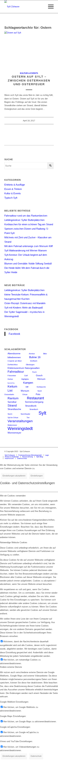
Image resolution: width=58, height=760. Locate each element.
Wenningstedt (20, 428)
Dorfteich (33, 361)
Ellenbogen (30, 365)
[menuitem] (49, 6)
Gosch (39, 375)
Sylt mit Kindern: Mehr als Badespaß (23, 307)
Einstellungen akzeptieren (14, 476)
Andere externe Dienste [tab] (11, 667)
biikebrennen (14, 357)
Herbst (10, 379)
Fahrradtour (16, 371)
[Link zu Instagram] (41, 451)
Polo (38, 394)
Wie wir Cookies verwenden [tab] (13, 495)
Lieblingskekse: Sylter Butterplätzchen (24, 220)
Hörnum (41, 379)
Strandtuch (33, 409)
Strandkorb (30, 405)
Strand (12, 405)
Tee (28, 417)
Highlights (25, 379)
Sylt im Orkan (13, 417)
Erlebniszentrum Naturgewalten (24, 368)
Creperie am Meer (15, 361)
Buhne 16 (34, 357)
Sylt (42, 413)
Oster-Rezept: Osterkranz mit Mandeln (24, 303)
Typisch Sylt (10, 197)
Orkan (24, 394)
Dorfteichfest (13, 365)
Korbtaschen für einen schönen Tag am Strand (28, 224)
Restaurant (35, 398)
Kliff (27, 387)
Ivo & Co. (11, 383)
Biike (45, 354)
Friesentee (12, 376)
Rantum (13, 398)
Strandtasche (14, 409)
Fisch (34, 372)
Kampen (28, 382)
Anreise (32, 354)
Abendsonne (14, 353)
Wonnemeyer (14, 432)
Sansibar (12, 402)
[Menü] (49, 6)
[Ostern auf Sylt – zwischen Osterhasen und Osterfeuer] (29, 49)
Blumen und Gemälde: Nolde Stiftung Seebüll (28, 263)
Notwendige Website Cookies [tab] (13, 542)
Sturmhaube (25, 414)
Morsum (25, 390)
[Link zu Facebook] (46, 451)
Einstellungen (37, 476)
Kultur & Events (29, 73)
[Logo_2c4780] (24, 6)
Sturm (10, 414)
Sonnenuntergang (34, 402)
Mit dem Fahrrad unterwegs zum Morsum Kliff (28, 246)
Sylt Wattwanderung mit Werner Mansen (25, 250)
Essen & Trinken (13, 189)
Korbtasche (41, 387)
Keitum (12, 386)
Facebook (11, 329)
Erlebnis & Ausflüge (14, 184)
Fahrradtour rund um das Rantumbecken (25, 215)
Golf (26, 376)
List (10, 390)
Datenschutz (36, 756)
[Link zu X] (51, 451)
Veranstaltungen (20, 421)
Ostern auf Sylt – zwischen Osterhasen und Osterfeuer (29, 80)
